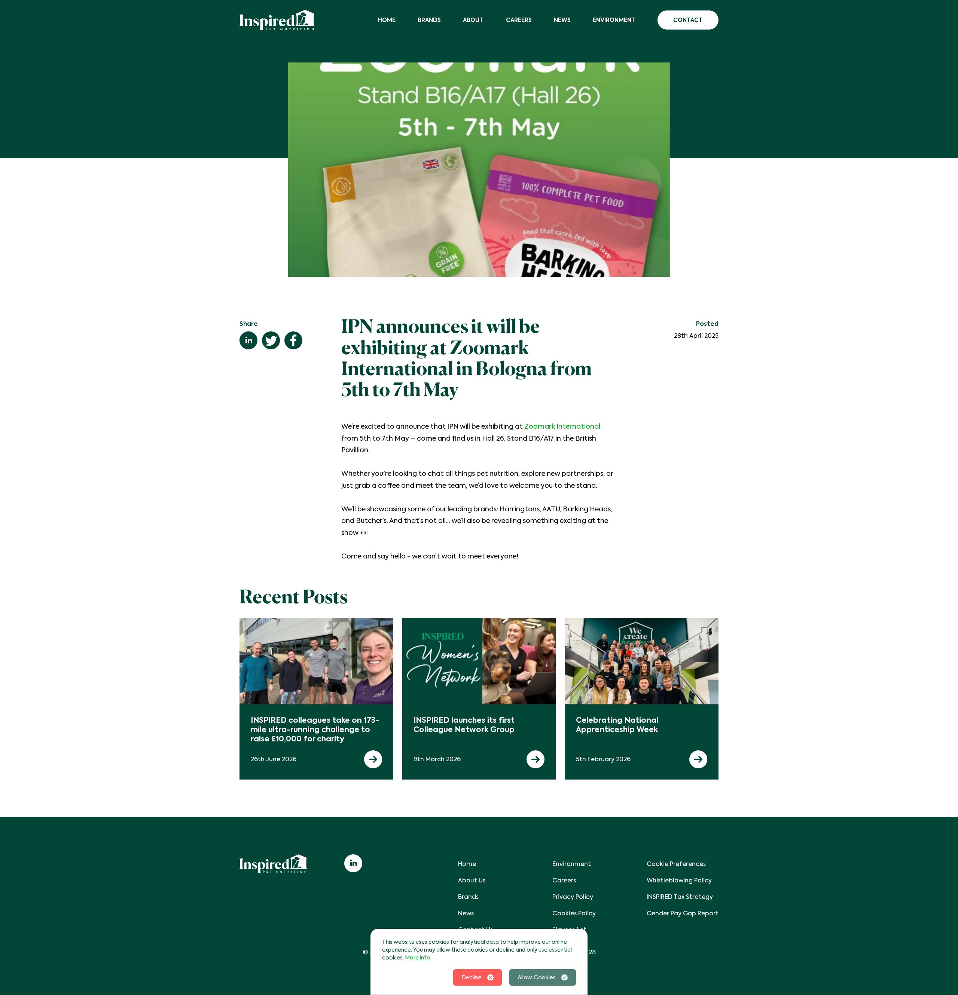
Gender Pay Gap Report (682, 913)
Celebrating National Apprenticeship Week (617, 725)
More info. (418, 957)
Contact (688, 20)
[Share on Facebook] (293, 340)
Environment (614, 20)
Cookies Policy (574, 913)
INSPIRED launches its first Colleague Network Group (464, 725)
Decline (471, 977)
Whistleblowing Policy (679, 880)
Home (387, 20)
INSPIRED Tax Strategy (680, 897)
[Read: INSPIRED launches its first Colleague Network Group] (535, 759)
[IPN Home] (277, 20)
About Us (471, 880)
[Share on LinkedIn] (248, 340)
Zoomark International (562, 426)
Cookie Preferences (676, 864)
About (473, 20)
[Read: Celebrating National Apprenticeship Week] (698, 759)
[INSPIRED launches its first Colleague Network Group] (479, 661)
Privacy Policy (572, 897)
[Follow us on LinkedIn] (353, 863)
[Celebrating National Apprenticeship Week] (641, 661)
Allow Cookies (537, 977)
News (562, 20)
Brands (429, 20)
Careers (519, 20)
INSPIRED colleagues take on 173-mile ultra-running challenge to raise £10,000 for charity (315, 729)
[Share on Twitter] (271, 340)
